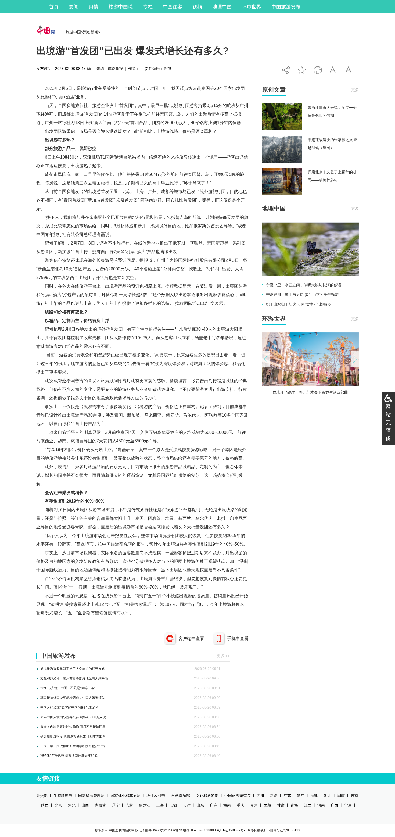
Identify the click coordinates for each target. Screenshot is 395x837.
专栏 (148, 6)
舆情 (93, 6)
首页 (54, 6)
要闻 (73, 6)
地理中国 (222, 6)
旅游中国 (73, 32)
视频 (197, 6)
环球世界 (251, 6)
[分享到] (286, 68)
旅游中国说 (121, 6)
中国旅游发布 (285, 6)
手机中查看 (238, 638)
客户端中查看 (191, 638)
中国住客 (172, 6)
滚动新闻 (90, 32)
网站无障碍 (388, 422)
